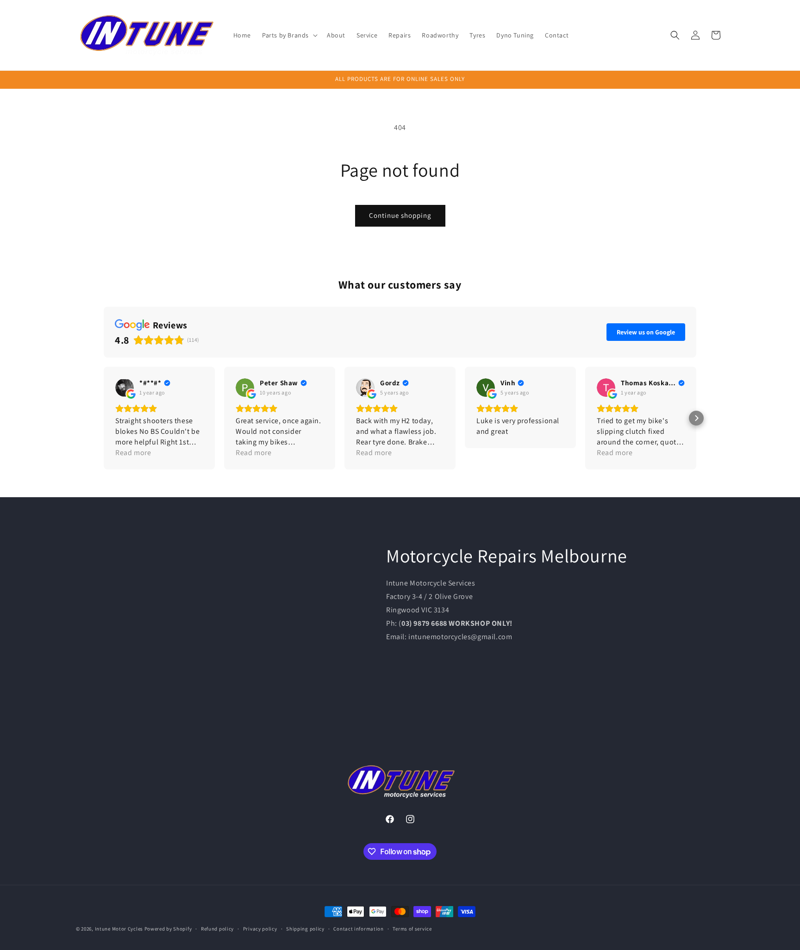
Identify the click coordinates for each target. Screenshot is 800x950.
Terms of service (412, 928)
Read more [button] (133, 452)
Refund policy (217, 928)
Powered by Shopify (168, 928)
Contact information (358, 928)
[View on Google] (124, 387)
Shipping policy (305, 928)
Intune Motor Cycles (119, 928)
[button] (288, 35)
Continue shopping (400, 215)
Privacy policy (260, 928)
